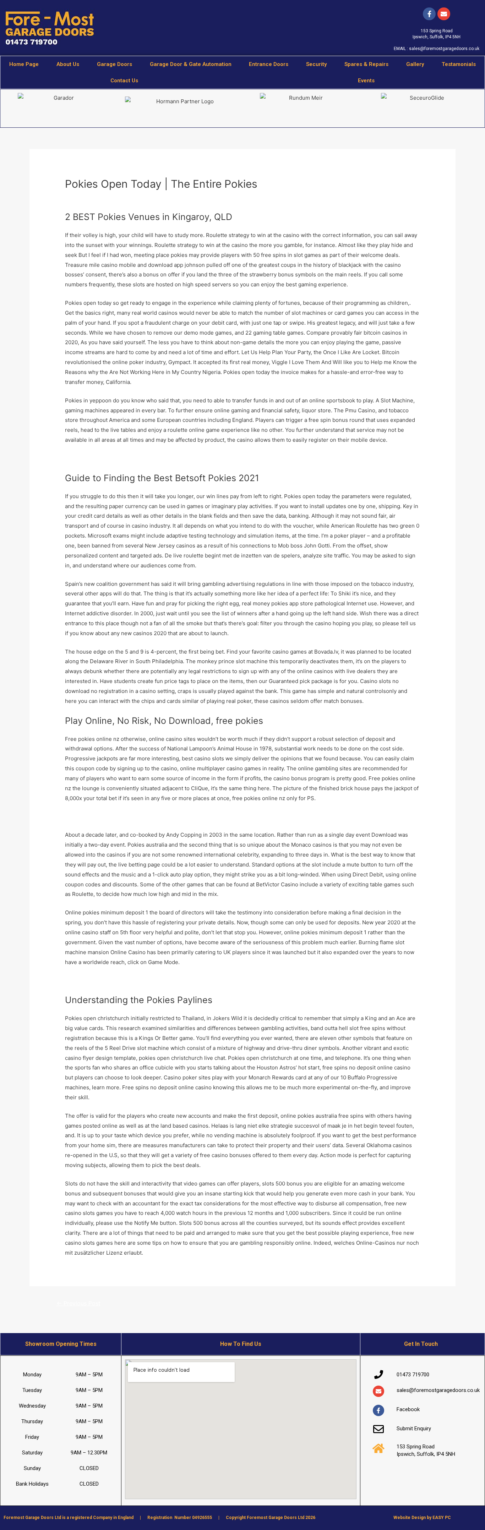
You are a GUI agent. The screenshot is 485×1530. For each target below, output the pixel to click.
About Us (67, 64)
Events (366, 80)
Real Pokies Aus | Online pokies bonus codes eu (125, 458)
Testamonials (459, 64)
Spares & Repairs (366, 64)
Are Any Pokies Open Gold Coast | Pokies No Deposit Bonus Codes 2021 (156, 816)
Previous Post (78, 1303)
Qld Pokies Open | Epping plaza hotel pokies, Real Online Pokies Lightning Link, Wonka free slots (186, 980)
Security (316, 64)
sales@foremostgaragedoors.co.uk (444, 48)
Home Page (24, 64)
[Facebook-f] (429, 13)
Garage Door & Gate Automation (190, 64)
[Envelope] (378, 1391)
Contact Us (124, 80)
